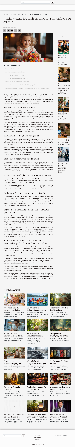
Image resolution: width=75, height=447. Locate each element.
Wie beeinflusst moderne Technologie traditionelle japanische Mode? (63, 168)
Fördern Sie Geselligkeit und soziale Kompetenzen (18, 78)
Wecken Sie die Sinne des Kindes (13, 69)
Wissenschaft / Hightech (37, 444)
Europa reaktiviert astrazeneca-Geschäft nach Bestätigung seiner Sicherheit (59, 418)
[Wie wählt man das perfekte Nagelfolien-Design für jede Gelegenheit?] (14, 299)
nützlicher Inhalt (39, 112)
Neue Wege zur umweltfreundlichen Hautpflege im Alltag (35, 336)
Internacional (37, 437)
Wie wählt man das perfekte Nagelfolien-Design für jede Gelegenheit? (12, 311)
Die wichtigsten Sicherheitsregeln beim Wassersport (36, 310)
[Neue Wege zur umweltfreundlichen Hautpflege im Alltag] (37, 325)
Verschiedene (37, 442)
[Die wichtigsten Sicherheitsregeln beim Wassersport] (37, 299)
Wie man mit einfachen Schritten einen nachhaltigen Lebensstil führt (59, 311)
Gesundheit (13, 14)
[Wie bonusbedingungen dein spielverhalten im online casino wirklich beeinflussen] (64, 74)
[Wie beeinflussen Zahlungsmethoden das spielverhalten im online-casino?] (64, 130)
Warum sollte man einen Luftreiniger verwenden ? (37, 416)
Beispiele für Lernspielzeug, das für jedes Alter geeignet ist (20, 85)
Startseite (5, 14)
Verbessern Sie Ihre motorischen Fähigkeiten (17, 81)
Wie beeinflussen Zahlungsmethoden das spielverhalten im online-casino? (64, 141)
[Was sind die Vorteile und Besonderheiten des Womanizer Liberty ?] (14, 406)
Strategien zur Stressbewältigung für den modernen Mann (14, 363)
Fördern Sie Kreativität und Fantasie (14, 75)
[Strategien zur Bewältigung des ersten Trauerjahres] (60, 325)
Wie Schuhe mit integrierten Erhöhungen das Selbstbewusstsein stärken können (36, 364)
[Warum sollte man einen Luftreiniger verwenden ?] (37, 406)
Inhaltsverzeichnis (13, 65)
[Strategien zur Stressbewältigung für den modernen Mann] (14, 353)
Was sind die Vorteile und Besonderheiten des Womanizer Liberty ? (14, 417)
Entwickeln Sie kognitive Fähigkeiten (15, 72)
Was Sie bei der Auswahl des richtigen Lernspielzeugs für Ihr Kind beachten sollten (27, 88)
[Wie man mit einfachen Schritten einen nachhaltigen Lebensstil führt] (60, 299)
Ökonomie (37, 439)
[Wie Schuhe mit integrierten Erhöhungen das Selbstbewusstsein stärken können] (37, 353)
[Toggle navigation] (5, 7)
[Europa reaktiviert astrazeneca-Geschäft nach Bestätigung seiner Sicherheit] (60, 406)
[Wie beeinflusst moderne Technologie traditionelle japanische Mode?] (63, 154)
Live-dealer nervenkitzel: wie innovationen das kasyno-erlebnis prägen (63, 60)
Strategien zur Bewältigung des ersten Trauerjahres (59, 336)
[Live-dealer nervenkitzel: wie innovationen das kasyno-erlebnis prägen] (63, 47)
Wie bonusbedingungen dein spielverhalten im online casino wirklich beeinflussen (64, 89)
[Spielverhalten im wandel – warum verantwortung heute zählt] (63, 104)
